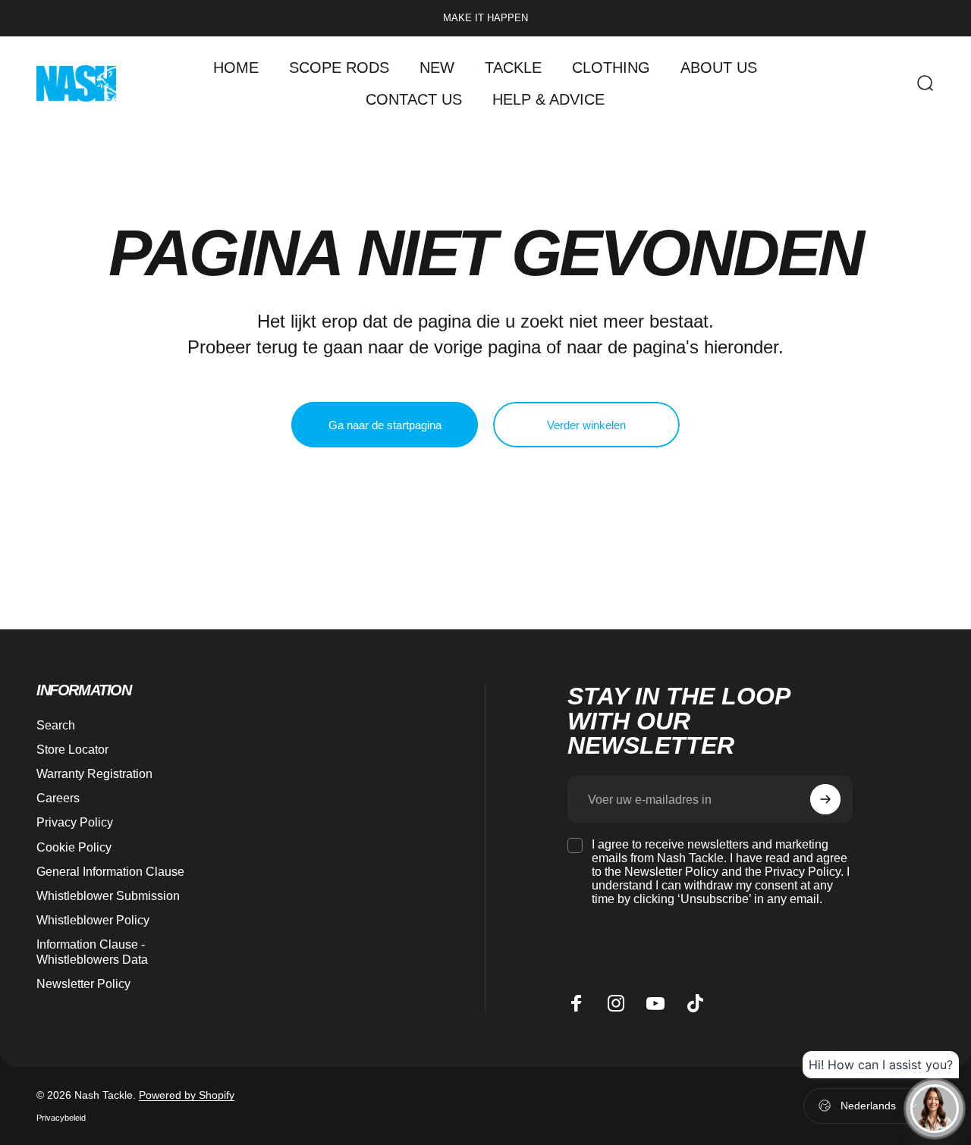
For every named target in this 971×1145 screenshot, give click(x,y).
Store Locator (72, 749)
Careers (58, 798)
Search (55, 725)
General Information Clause (110, 871)
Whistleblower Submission (108, 895)
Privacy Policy (74, 822)
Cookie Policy (74, 847)
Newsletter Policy (83, 983)
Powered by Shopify (186, 1095)
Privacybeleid (61, 1117)
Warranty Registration (94, 773)
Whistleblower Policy (92, 920)
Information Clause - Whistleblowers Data (92, 951)
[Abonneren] (825, 799)
